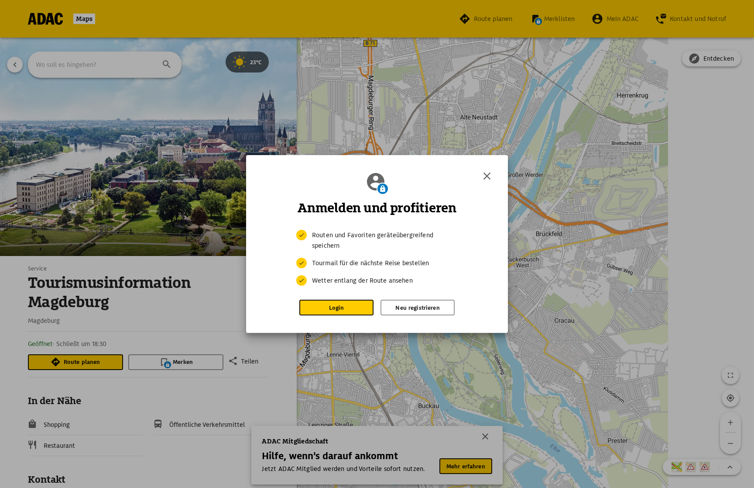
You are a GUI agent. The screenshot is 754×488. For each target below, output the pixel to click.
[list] (377, 258)
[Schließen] (486, 176)
